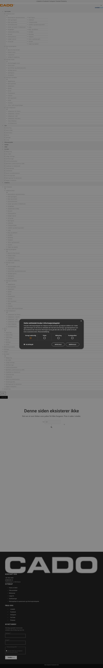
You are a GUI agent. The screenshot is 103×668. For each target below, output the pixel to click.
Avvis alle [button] (58, 344)
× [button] (81, 321)
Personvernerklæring (43, 331)
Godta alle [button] (72, 344)
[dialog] (51, 334)
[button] (28, 344)
